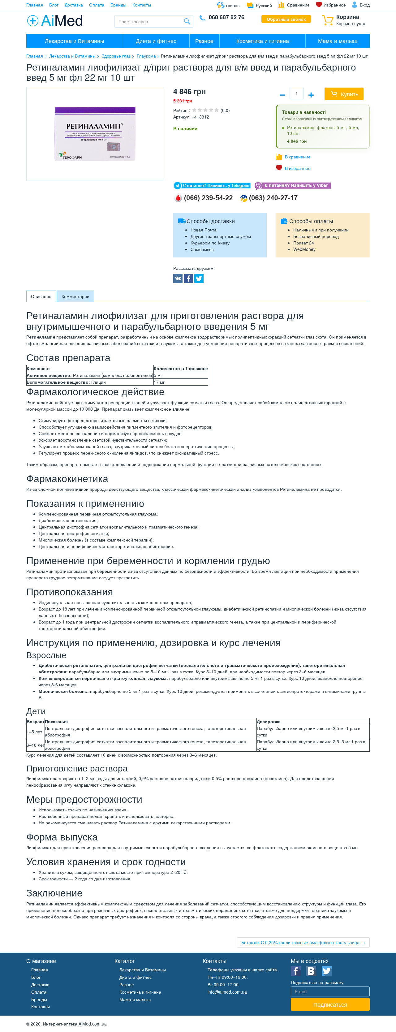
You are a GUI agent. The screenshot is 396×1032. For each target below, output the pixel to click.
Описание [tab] (41, 296)
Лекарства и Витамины (74, 41)
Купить (349, 94)
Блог (53, 5)
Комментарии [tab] (75, 296)
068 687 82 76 (226, 17)
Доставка (74, 5)
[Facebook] (188, 278)
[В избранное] (293, 168)
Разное (204, 41)
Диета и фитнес (156, 41)
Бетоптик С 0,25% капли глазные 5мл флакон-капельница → (303, 942)
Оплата (96, 5)
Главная (34, 5)
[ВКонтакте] (178, 278)
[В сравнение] (293, 156)
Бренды (118, 5)
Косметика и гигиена (262, 41)
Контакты (141, 5)
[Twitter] (199, 278)
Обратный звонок (286, 19)
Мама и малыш (337, 41)
